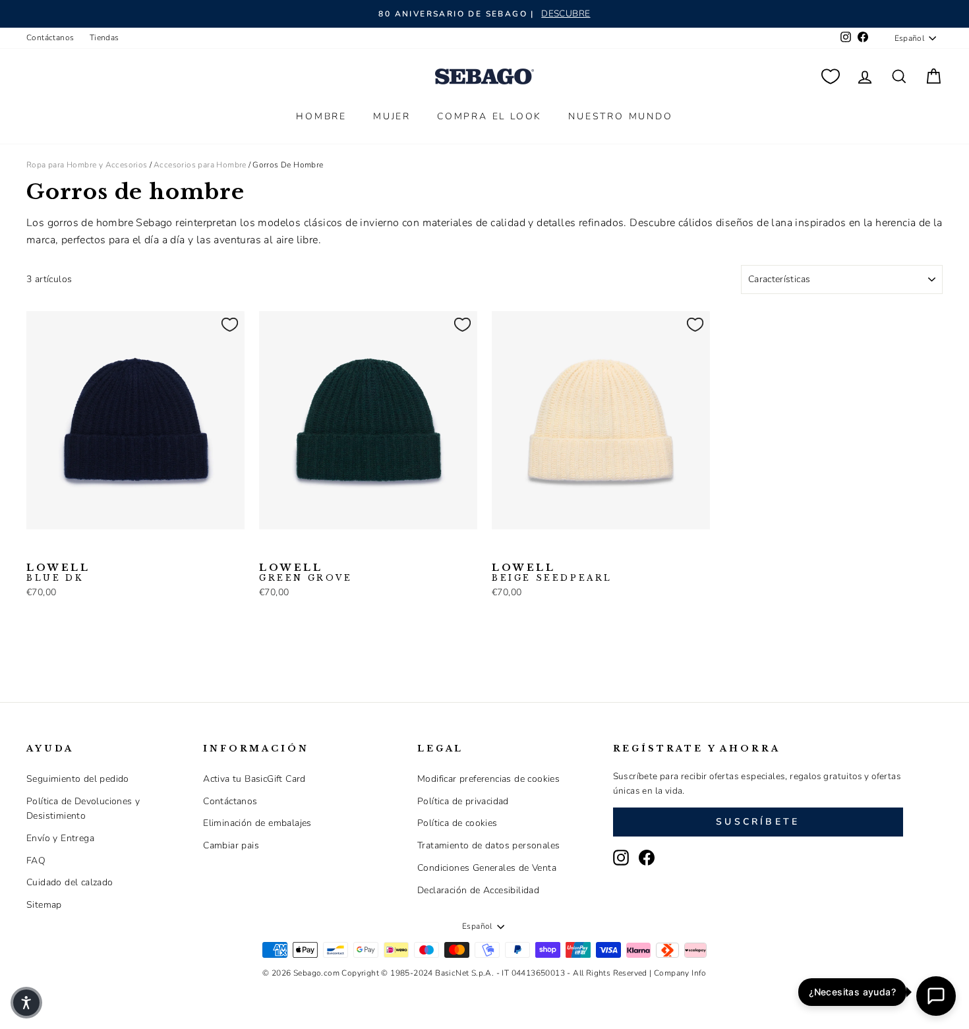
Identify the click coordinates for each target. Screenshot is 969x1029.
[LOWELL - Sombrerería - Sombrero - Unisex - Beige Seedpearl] (56, 549)
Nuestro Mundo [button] (620, 116)
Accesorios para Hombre (200, 165)
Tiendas (104, 37)
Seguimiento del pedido (77, 779)
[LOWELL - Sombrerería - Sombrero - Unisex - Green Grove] (77, 549)
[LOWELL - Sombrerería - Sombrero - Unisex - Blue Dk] (35, 549)
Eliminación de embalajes (257, 823)
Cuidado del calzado (69, 882)
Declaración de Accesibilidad (478, 890)
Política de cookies (457, 823)
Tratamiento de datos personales (488, 845)
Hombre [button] (321, 116)
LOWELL (58, 573)
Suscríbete (758, 821)
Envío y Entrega (60, 838)
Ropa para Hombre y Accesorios (87, 165)
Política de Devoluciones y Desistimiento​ (83, 808)
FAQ (35, 860)
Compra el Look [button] (489, 116)
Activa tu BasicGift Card (254, 779)
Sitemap (44, 904)
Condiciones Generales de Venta (486, 868)
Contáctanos (50, 37)
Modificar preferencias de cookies (488, 779)
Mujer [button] (392, 116)
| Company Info (678, 973)
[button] (26, 1002)
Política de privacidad (463, 801)
